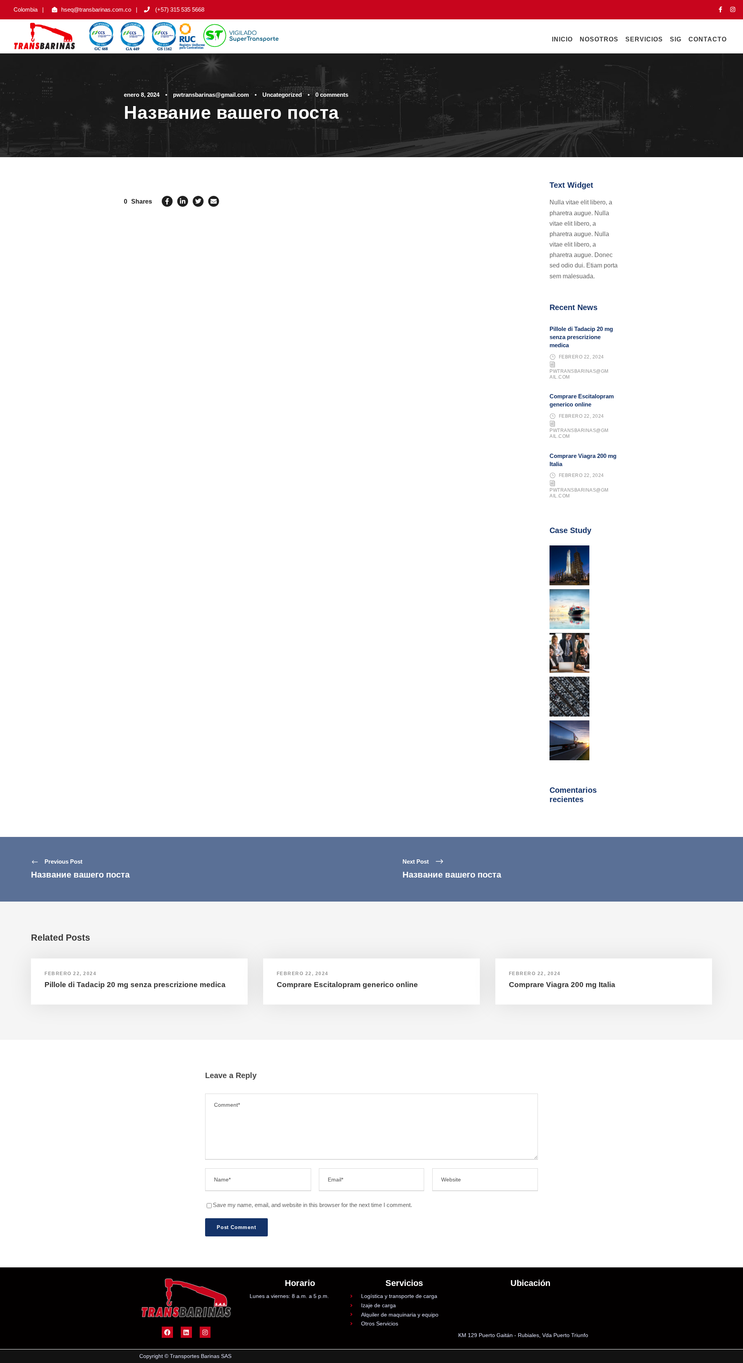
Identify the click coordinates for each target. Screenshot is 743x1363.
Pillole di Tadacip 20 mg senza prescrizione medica (581, 337)
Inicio (562, 39)
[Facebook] (167, 1332)
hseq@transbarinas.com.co (96, 9)
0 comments (331, 94)
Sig (675, 39)
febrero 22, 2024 (581, 357)
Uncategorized (282, 94)
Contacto (707, 39)
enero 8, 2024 (141, 94)
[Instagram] (205, 1332)
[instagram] (732, 9)
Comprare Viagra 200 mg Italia (562, 985)
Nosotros (599, 39)
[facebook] (720, 9)
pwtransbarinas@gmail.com (211, 94)
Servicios (644, 39)
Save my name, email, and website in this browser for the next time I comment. (312, 1205)
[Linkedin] (186, 1332)
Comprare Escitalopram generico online (347, 985)
